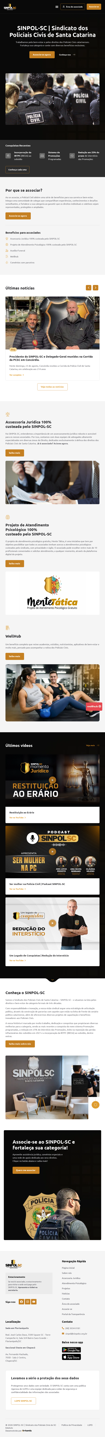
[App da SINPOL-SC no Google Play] (71, 1350)
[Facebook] (21, 1301)
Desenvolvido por (13, 1431)
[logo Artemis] (27, 1430)
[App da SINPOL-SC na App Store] (71, 1357)
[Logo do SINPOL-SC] (10, 7)
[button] (57, 6)
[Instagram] (27, 1301)
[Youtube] (34, 1301)
